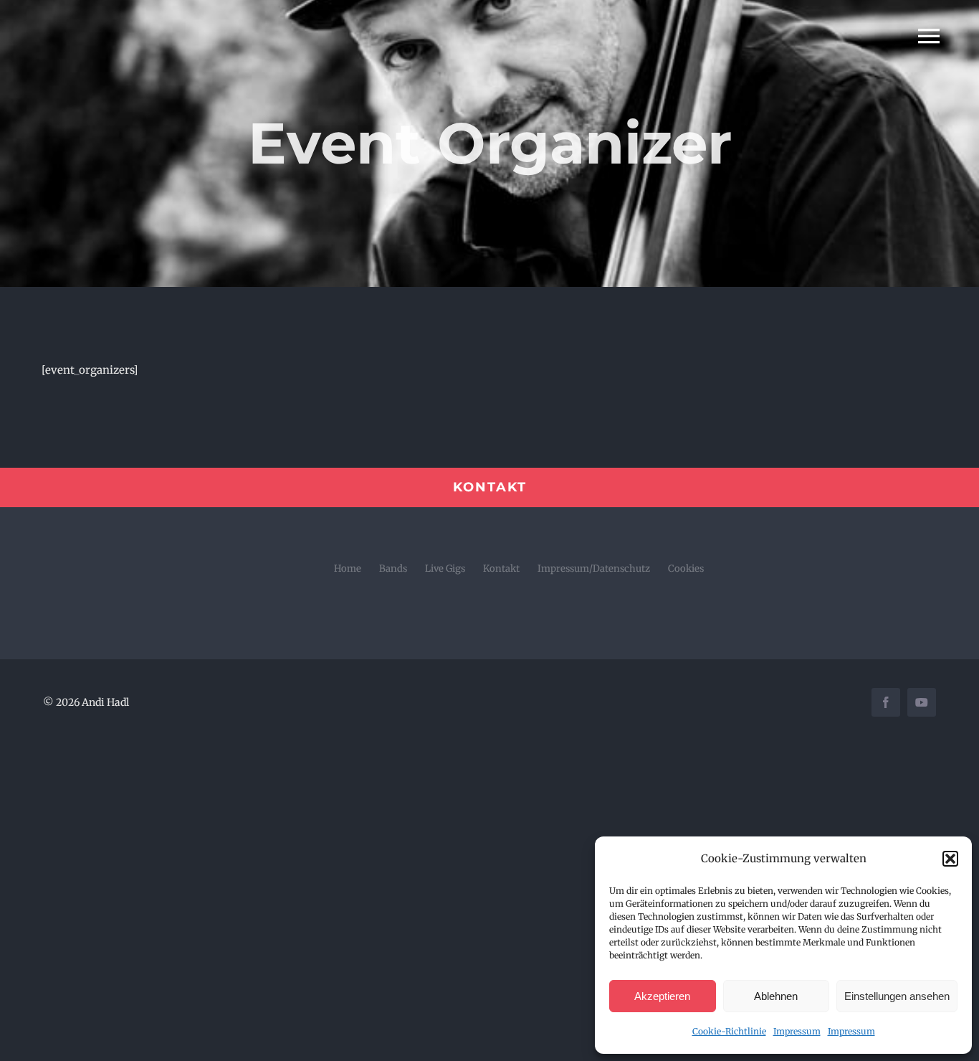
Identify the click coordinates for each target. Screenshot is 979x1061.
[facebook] (885, 702)
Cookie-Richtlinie (729, 1031)
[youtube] (921, 702)
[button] (950, 859)
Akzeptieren (662, 996)
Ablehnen (776, 996)
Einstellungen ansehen (897, 996)
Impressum (797, 1031)
